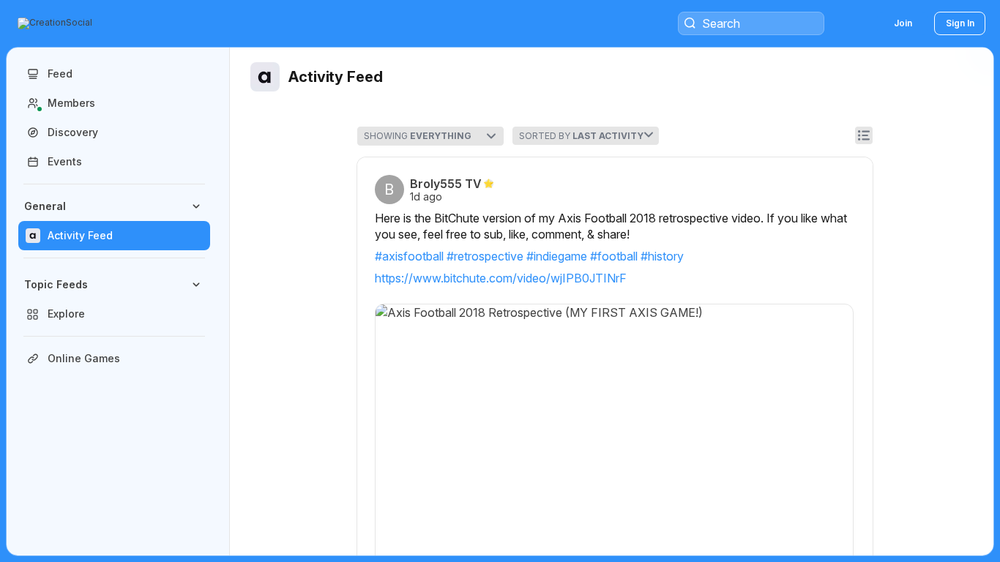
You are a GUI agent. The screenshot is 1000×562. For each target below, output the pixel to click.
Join (903, 23)
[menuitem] (114, 221)
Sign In (960, 23)
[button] (56, 23)
